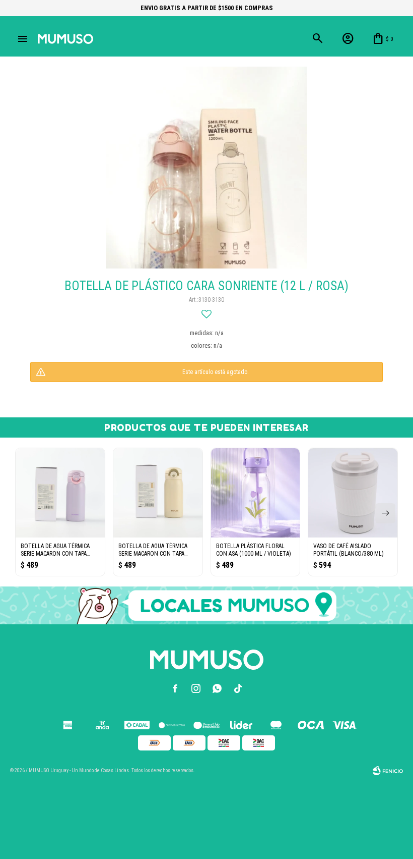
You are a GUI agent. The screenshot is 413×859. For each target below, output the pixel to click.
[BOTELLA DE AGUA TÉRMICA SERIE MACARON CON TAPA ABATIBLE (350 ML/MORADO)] (60, 493)
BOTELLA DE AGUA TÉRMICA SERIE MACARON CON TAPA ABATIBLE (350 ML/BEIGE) (152, 550)
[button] (385, 513)
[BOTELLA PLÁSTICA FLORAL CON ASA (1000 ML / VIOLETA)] (255, 493)
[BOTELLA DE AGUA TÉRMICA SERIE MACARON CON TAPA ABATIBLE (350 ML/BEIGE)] (157, 493)
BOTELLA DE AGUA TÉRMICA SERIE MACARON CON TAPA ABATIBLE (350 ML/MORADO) (56, 550)
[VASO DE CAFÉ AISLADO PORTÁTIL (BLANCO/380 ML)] (352, 493)
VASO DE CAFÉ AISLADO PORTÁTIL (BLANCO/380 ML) (348, 550)
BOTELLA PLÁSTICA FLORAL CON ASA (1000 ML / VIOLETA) (253, 550)
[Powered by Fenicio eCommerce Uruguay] (388, 770)
